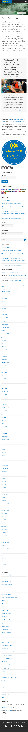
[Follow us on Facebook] (5, 167)
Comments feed (5, 694)
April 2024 (3, 385)
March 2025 (4, 349)
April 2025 (3, 346)
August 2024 (4, 372)
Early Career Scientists (6, 594)
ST (2, 193)
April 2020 (3, 526)
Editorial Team (6, 136)
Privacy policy (22, 722)
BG (5, 189)
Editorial (3, 600)
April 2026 (3, 311)
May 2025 (3, 343)
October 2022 (4, 443)
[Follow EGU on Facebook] (14, 726)
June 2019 (3, 558)
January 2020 (4, 535)
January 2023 (4, 433)
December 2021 (4, 465)
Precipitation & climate (6, 645)
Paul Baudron (6, 76)
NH (9, 191)
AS (2, 189)
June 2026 (3, 305)
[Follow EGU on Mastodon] (16, 726)
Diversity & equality (5, 587)
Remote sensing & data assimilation (9, 652)
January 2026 (4, 321)
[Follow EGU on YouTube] (11, 726)
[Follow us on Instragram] (8, 167)
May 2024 (3, 382)
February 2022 (4, 462)
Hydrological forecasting (6, 629)
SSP (21, 191)
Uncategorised (4, 674)
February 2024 (4, 391)
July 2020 (3, 516)
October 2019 (4, 545)
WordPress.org (4, 697)
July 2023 (3, 414)
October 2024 (4, 365)
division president (5, 591)
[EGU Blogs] (6, 2)
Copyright (9, 722)
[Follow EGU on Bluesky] (19, 726)
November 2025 (5, 327)
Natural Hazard (4, 636)
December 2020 (4, 500)
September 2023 (5, 407)
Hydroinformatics (5, 623)
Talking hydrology (5, 668)
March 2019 (4, 568)
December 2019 (4, 539)
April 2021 (3, 487)
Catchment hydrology (6, 575)
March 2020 (4, 529)
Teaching (3, 671)
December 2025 (4, 324)
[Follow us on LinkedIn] (2, 167)
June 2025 (3, 340)
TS (4, 193)
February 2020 (4, 532)
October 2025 (4, 330)
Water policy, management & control (9, 677)
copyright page (8, 710)
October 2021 (4, 471)
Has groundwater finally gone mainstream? (11, 203)
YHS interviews (4, 680)
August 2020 (4, 513)
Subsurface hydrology (6, 664)
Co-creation (4, 578)
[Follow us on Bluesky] (11, 167)
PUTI (2, 285)
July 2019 (3, 555)
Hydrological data (5, 626)
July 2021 (3, 478)
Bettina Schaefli (4, 272)
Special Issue (4, 661)
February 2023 (4, 430)
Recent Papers (4, 648)
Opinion (3, 639)
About (3, 722)
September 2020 (5, 510)
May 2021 (3, 484)
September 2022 (5, 446)
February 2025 (4, 353)
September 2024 (5, 369)
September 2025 (5, 333)
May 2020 (3, 523)
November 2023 (5, 401)
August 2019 (4, 552)
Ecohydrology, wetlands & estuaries (9, 597)
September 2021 (5, 475)
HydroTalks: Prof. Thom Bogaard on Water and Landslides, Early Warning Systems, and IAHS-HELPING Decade (13, 213)
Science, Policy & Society (6, 658)
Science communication (6, 655)
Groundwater (4, 616)
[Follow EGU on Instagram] (8, 726)
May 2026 (3, 308)
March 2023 (4, 426)
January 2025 (4, 356)
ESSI (15, 189)
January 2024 (4, 394)
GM (24, 189)
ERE (12, 189)
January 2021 (4, 497)
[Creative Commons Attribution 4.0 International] (2, 714)
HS (6, 191)
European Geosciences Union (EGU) (16, 121)
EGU (2, 603)
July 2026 (3, 301)
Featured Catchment (6, 613)
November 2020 (5, 503)
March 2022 (4, 459)
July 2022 (3, 449)
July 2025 (3, 337)
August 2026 (4, 298)
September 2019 (5, 548)
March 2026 (4, 314)
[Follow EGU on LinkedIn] (6, 726)
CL (7, 189)
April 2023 (3, 423)
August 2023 (4, 410)
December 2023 (4, 398)
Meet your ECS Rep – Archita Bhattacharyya (11, 218)
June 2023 (3, 417)
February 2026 (4, 317)
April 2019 (3, 564)
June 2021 (3, 481)
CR (9, 189)
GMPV (3, 191)
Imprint (15, 722)
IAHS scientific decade (6, 632)
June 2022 (3, 452)
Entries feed (4, 691)
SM (18, 191)
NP (11, 191)
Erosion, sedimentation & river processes (10, 607)
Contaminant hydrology (6, 584)
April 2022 (3, 455)
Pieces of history (5, 642)
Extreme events (4, 610)
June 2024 (3, 378)
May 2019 (3, 561)
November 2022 (5, 439)
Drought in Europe (5, 200)
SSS (24, 191)
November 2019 (5, 542)
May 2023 (3, 420)
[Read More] (21, 110)
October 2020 (4, 507)
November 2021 (5, 468)
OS (14, 191)
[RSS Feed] (22, 726)
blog (10, 119)
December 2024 (4, 359)
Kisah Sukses (4, 289)
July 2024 (3, 375)
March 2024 (4, 388)
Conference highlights (6, 581)
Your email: (3, 175)
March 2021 (4, 491)
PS (16, 191)
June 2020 (3, 519)
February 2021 (4, 494)
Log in (2, 687)
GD (19, 189)
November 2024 (5, 362)
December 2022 (4, 436)
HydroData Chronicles (6, 619)
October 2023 (4, 404)
